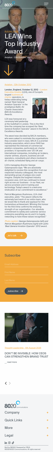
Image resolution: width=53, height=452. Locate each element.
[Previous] (6, 383)
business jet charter (14, 95)
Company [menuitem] (12, 412)
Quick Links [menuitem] (13, 420)
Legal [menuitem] (9, 435)
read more (12, 362)
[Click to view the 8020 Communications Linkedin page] (6, 442)
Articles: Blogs (11, 31)
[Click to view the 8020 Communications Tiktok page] (13, 442)
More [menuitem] (9, 428)
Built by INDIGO (10, 447)
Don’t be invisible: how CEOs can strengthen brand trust (26, 355)
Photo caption (11, 221)
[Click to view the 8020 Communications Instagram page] (9, 442)
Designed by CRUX (23, 447)
